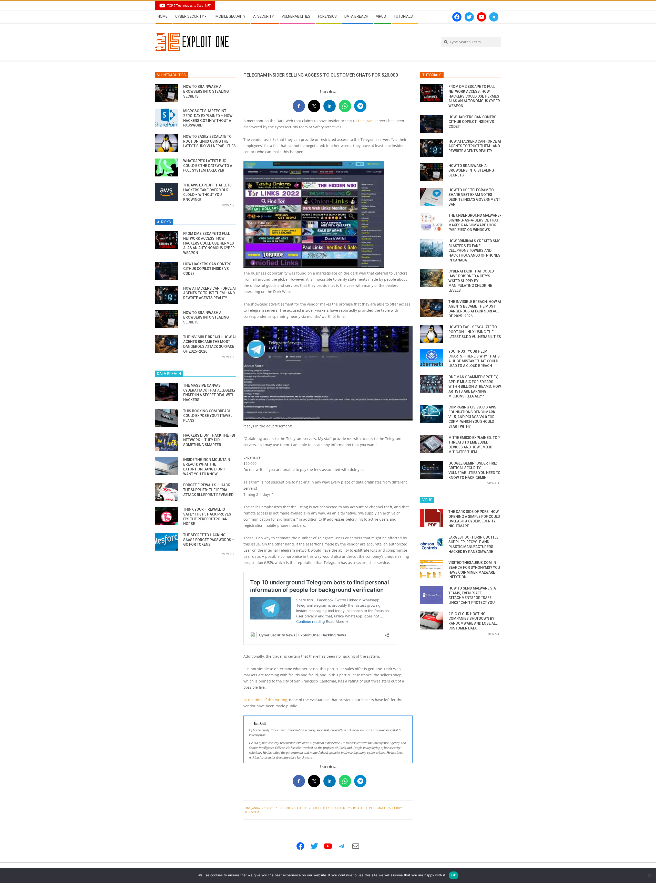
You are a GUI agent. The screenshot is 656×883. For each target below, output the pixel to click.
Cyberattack (335, 808)
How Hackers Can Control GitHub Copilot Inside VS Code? (208, 269)
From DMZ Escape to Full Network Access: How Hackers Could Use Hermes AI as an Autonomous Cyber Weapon (209, 243)
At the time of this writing (265, 699)
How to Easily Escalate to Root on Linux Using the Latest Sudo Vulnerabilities (209, 141)
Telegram (366, 120)
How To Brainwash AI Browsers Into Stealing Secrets (206, 91)
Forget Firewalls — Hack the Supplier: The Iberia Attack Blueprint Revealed (208, 490)
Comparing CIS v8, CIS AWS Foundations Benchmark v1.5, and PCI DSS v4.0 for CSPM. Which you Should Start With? (472, 416)
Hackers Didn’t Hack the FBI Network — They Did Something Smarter (209, 440)
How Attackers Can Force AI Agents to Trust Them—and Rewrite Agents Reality (209, 293)
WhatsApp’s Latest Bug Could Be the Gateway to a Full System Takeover (207, 165)
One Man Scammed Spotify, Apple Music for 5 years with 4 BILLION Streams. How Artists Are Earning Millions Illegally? (474, 386)
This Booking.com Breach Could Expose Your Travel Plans (207, 416)
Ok (453, 875)
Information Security (385, 808)
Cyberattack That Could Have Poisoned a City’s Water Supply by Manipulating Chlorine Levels (471, 280)
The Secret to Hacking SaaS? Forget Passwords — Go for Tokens (209, 539)
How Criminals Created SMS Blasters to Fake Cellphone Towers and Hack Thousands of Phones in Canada (474, 250)
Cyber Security (295, 808)
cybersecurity (356, 808)
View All (228, 205)
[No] (649, 875)
